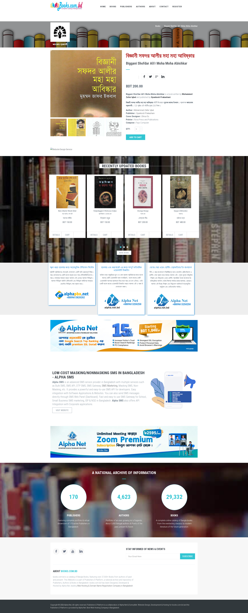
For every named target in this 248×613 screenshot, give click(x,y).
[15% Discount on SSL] (124, 336)
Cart (67, 235)
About (152, 6)
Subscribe (187, 556)
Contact (164, 6)
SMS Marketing (109, 385)
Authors (140, 6)
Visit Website (62, 410)
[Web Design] (124, 149)
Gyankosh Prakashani (161, 97)
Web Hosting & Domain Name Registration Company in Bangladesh (105, 586)
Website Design (144, 605)
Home (103, 6)
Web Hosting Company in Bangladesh (105, 608)
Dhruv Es (145, 116)
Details (56, 235)
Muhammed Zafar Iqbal (144, 110)
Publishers (126, 6)
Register (177, 6)
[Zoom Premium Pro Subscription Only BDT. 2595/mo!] (124, 442)
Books (113, 6)
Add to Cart (135, 137)
